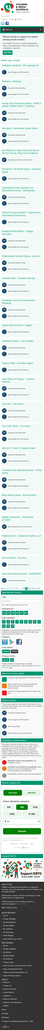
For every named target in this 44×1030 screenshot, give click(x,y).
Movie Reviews (8, 913)
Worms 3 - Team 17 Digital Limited (18, 448)
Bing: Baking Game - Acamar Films (19, 495)
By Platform (7, 952)
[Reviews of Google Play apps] (12, 645)
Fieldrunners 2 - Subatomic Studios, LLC (21, 536)
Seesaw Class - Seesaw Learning (18, 278)
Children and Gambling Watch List (15, 972)
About (5, 980)
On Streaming (8, 932)
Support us (7, 996)
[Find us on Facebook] (7, 23)
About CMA (7, 884)
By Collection (8, 929)
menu (24, 30)
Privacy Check (8, 962)
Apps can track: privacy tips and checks (17, 965)
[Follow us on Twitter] (2, 23)
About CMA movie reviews (12, 939)
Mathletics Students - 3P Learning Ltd (20, 65)
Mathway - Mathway (11, 81)
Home (4, 1009)
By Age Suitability (9, 919)
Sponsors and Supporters (12, 1002)
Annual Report (8, 992)
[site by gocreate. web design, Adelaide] (6, 1028)
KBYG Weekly (8, 935)
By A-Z (5, 915)
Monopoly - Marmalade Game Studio (20, 128)
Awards (6, 1006)
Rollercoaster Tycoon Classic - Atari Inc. (21, 256)
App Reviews (7, 943)
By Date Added (8, 925)
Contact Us (7, 986)
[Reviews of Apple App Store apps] (5, 645)
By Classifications (9, 922)
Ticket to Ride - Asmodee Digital (17, 363)
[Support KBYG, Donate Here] (22, 879)
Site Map (5, 1013)
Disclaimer (5, 1017)
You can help (20, 904)
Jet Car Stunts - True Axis (14, 558)
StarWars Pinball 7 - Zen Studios (17, 341)
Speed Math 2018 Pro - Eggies (17, 325)
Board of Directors (9, 989)
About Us (6, 982)
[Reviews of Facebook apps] (19, 645)
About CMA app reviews (11, 976)
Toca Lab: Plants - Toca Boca (16, 426)
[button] (22, 29)
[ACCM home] (15, 12)
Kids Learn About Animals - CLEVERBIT (21, 574)
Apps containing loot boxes (13, 969)
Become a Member (10, 999)
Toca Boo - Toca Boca (12, 404)
